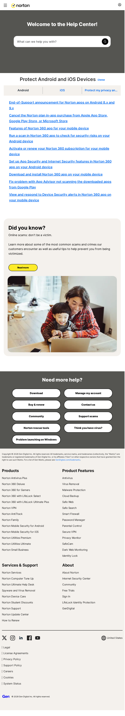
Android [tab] (23, 90)
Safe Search (69, 507)
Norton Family (10, 519)
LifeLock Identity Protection (78, 602)
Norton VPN (9, 507)
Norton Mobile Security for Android (23, 525)
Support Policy (12, 665)
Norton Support (11, 608)
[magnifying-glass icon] (105, 41)
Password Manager (73, 519)
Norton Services (11, 572)
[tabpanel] (63, 151)
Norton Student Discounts (17, 602)
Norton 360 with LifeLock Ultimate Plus (25, 502)
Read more (23, 267)
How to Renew (10, 620)
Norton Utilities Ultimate (16, 543)
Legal (6, 647)
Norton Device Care (14, 596)
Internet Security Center (76, 578)
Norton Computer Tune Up (18, 578)
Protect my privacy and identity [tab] (103, 90)
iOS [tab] (62, 90)
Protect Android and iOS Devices (58, 79)
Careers (8, 671)
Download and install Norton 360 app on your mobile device (56, 174)
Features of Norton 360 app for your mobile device (49, 128)
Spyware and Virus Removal (18, 590)
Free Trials (68, 590)
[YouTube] (37, 638)
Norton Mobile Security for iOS (20, 531)
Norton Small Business (15, 549)
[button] (20, 5)
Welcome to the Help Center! (62, 24)
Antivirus (67, 478)
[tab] (63, 151)
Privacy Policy (12, 659)
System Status (12, 683)
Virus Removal (70, 484)
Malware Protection (73, 490)
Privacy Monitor (71, 537)
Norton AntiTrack (12, 513)
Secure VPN (69, 531)
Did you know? (26, 228)
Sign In (66, 596)
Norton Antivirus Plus (14, 478)
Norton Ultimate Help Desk (18, 584)
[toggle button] (5, 5)
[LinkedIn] (21, 638)
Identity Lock (70, 555)
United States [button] (115, 637)
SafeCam (67, 543)
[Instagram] (12, 638)
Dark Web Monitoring (74, 549)
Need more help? (62, 380)
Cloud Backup (70, 496)
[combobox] (62, 41)
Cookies (8, 677)
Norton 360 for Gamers (16, 490)
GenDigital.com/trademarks (67, 460)
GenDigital (68, 608)
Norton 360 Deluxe (13, 484)
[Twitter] (4, 638)
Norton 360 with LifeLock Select (21, 496)
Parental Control (72, 525)
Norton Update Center (15, 614)
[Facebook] (29, 638)
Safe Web (68, 502)
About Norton (70, 572)
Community (69, 584)
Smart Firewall (70, 513)
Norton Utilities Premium (16, 537)
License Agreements (15, 653)
